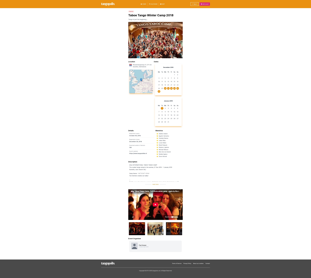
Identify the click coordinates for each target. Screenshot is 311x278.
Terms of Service (176, 263)
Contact (207, 263)
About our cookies (198, 263)
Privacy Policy (187, 263)
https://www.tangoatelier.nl (138, 153)
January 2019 (168, 101)
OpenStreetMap (149, 92)
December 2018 (168, 67)
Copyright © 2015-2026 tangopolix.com (150, 270)
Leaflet (143, 92)
